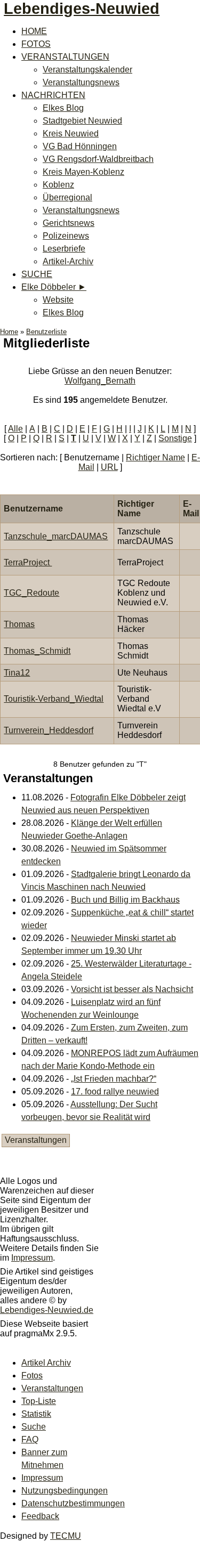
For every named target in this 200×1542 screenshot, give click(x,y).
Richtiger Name (155, 457)
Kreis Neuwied (71, 133)
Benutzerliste (46, 332)
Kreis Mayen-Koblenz (83, 171)
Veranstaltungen (36, 1140)
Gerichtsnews (68, 223)
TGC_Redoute (31, 592)
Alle (15, 428)
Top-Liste (38, 1401)
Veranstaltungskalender (87, 69)
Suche (33, 1426)
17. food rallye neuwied (115, 1091)
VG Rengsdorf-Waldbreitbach (98, 159)
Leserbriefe (64, 248)
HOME (34, 31)
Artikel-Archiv (68, 261)
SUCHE (36, 274)
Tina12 (17, 672)
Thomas (19, 624)
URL (109, 467)
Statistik (36, 1413)
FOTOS (36, 43)
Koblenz (58, 184)
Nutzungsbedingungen (64, 1490)
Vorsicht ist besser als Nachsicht (132, 989)
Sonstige (175, 438)
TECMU (65, 1535)
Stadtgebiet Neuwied (82, 120)
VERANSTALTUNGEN (65, 56)
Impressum (32, 1257)
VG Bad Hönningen (80, 146)
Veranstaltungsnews (81, 82)
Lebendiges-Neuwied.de (46, 1309)
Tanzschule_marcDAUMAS (56, 536)
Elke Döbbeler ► (53, 286)
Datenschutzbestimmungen (73, 1503)
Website (58, 299)
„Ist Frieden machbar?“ (113, 1078)
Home (9, 332)
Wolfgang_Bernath (100, 380)
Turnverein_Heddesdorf (48, 730)
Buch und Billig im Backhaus (125, 899)
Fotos (32, 1375)
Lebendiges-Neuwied (81, 8)
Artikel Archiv (46, 1362)
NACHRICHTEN (53, 95)
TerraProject (28, 562)
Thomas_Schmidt (37, 650)
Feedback (40, 1516)
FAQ (29, 1439)
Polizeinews (66, 235)
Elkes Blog (63, 107)
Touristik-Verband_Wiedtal (53, 698)
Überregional (67, 197)
